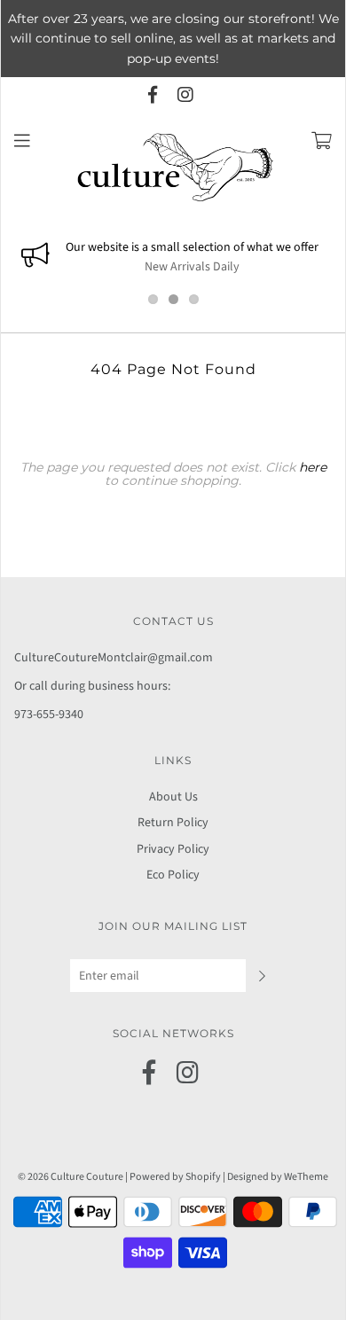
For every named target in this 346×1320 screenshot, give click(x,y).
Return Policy (173, 823)
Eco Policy (173, 875)
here (312, 467)
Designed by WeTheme (277, 1176)
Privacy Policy (173, 849)
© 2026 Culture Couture (70, 1176)
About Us (173, 797)
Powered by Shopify (175, 1176)
